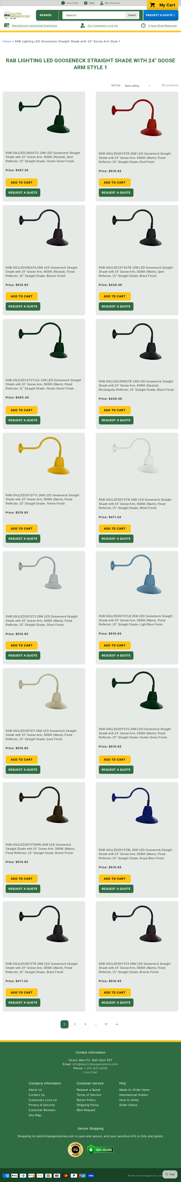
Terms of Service (89, 1095)
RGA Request (86, 1110)
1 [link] (64, 1024)
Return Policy (86, 1100)
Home (7, 41)
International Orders (133, 1095)
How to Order (129, 1100)
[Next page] (117, 1024)
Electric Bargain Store (147, 1176)
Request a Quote (89, 1089)
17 (106, 1024)
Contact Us (37, 1095)
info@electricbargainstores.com (95, 1064)
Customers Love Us (43, 1100)
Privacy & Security (42, 1105)
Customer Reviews (42, 1110)
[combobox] (100, 15)
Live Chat (90, 1072)
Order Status (128, 1105)
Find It (132, 15)
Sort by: (116, 85)
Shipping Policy (88, 1105)
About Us (35, 1089)
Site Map (35, 1115)
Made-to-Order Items (134, 1089)
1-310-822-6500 (95, 1068)
